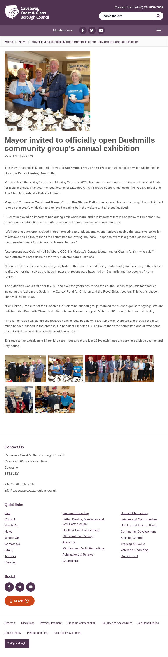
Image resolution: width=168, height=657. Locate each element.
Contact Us (12, 544)
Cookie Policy (13, 632)
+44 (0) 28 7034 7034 (20, 484)
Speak (18, 601)
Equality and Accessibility (117, 623)
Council (10, 519)
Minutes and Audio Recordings (84, 548)
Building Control (132, 537)
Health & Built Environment (81, 530)
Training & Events (133, 544)
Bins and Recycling (76, 513)
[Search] (159, 16)
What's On (12, 537)
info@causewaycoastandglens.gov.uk (30, 490)
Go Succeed (129, 556)
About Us (69, 542)
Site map (10, 623)
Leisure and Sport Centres (139, 519)
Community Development (138, 531)
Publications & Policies (78, 554)
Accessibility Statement (67, 632)
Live (7, 513)
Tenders (10, 556)
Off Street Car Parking (78, 536)
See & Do (11, 525)
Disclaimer (27, 623)
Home (9, 41)
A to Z (9, 550)
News (22, 41)
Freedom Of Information (82, 623)
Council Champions (134, 513)
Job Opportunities (148, 623)
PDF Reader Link (37, 632)
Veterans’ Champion (135, 550)
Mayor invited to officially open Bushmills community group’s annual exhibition (85, 41)
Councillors (70, 560)
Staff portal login (16, 643)
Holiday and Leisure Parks (139, 525)
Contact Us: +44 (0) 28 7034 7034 (139, 7)
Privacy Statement (50, 623)
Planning (11, 562)
